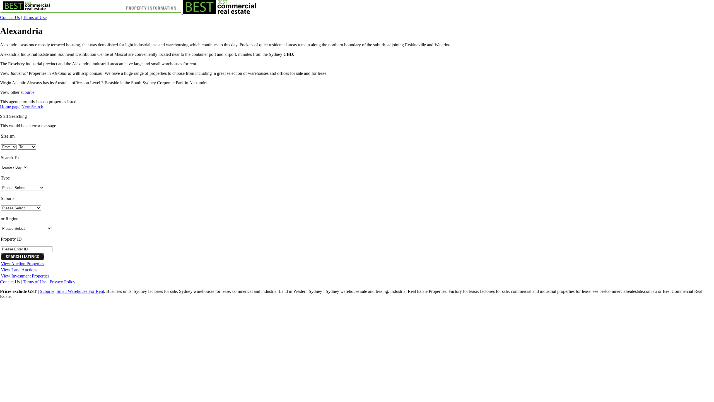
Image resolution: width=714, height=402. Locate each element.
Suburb (7, 198)
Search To (10, 157)
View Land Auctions (19, 269)
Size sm (8, 136)
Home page (10, 106)
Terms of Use (35, 17)
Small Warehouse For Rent (80, 291)
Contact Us (10, 17)
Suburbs (47, 291)
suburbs (27, 92)
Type (5, 178)
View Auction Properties (22, 263)
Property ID (11, 239)
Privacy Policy (62, 281)
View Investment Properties (25, 276)
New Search (32, 106)
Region (9, 218)
